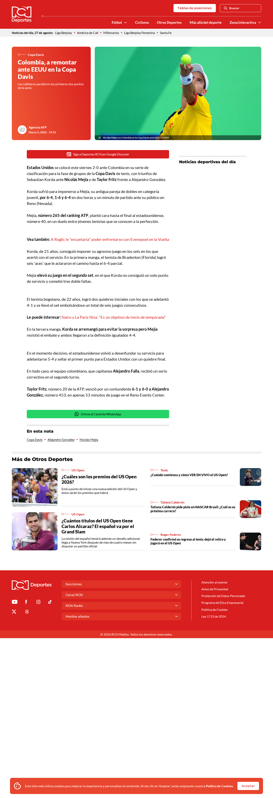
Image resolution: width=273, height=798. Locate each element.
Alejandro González (61, 439)
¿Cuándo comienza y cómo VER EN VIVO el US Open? (189, 475)
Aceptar (248, 786)
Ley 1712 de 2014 (213, 616)
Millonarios (111, 33)
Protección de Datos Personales (223, 596)
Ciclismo (142, 22)
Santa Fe (165, 33)
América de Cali (87, 33)
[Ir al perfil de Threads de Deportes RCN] (27, 612)
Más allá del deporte (206, 22)
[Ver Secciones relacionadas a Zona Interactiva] (259, 22)
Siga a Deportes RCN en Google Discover (101, 154)
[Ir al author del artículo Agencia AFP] (22, 129)
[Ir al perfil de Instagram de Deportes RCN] (38, 602)
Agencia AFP (38, 127)
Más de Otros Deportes (42, 459)
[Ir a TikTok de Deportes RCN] (50, 602)
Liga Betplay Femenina (139, 33)
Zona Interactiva (243, 22)
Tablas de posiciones (195, 8)
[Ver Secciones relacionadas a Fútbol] (125, 22)
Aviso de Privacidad (214, 589)
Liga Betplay (63, 33)
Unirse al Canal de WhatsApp (101, 414)
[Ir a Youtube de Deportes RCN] (14, 602)
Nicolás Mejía (89, 439)
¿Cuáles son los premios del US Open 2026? (99, 479)
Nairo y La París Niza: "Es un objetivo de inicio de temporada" (114, 317)
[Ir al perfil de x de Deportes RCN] (14, 612)
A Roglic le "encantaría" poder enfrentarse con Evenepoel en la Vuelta (110, 239)
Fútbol (117, 22)
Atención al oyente (214, 582)
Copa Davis (35, 439)
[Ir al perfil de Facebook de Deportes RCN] (26, 602)
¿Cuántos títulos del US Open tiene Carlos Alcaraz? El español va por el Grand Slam (98, 526)
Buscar (234, 8)
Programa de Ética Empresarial (222, 602)
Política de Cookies (219, 786)
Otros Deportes (169, 22)
